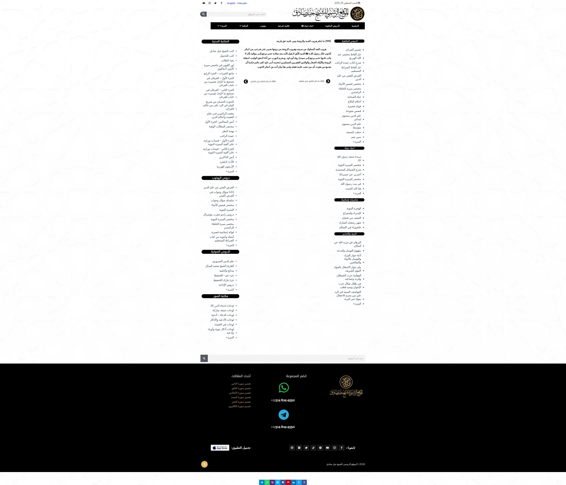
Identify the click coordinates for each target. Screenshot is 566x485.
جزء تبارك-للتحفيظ (223, 280)
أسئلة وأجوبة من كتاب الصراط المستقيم (222, 238)
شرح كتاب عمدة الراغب (348, 62)
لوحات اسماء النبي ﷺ (222, 305)
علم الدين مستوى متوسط (351, 125)
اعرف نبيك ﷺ (307, 25)
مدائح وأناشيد (226, 270)
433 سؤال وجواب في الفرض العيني (221, 193)
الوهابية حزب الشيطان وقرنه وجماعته (349, 277)
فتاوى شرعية (283, 25)
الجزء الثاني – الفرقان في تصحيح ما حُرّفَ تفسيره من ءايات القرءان (219, 93)
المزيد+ (223, 25)
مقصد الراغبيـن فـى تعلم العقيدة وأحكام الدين (220, 115)
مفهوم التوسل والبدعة (349, 250)
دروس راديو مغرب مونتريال (218, 214)
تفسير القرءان (353, 49)
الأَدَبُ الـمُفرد (227, 161)
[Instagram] (335, 448)
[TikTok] (313, 448)
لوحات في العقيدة (224, 324)
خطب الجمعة (353, 132)
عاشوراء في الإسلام (350, 227)
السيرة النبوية (226, 209)
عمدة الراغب (227, 136)
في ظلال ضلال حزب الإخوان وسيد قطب (349, 285)
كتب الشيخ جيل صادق (222, 51)
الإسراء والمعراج (352, 213)
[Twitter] (306, 448)
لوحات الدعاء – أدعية (222, 315)
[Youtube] (327, 448)
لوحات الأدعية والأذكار (222, 319)
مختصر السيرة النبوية (349, 165)
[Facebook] (342, 448)
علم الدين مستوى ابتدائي (351, 117)
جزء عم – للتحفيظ (224, 275)
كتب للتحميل (227, 55)
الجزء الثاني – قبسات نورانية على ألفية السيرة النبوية (218, 150)
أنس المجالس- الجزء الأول (219, 121)
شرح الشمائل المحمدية (348, 169)
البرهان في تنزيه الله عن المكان (347, 244)
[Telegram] (320, 448)
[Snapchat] (292, 448)
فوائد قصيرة (354, 106)
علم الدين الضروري (223, 261)
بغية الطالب (227, 60)
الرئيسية (355, 25)
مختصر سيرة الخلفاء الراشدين (350, 90)
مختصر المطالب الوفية (221, 126)
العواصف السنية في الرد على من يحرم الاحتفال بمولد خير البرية (348, 295)
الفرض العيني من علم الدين (349, 77)
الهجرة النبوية (354, 208)
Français (244, 3)
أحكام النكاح (354, 101)
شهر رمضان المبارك (350, 222)
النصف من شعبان (351, 218)
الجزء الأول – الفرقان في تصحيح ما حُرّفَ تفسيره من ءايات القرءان (219, 82)
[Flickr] (299, 448)
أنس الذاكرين (226, 157)
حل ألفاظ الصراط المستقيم (351, 69)
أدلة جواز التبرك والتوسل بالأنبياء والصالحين (352, 259)
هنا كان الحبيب (353, 188)
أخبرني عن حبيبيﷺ (350, 174)
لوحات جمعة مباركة (223, 310)
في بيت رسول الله (351, 183)
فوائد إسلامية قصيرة (223, 232)
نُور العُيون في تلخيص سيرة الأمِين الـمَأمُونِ (219, 67)
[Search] (203, 14)
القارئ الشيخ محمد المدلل (219, 266)
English (231, 3)
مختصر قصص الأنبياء (350, 84)
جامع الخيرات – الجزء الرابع (219, 73)
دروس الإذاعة (226, 284)
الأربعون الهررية (225, 166)
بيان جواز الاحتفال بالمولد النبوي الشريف (347, 268)
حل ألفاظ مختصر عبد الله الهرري (349, 56)
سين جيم (356, 137)
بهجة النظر (228, 131)
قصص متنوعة (353, 111)
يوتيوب (263, 25)
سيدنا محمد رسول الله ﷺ (349, 158)
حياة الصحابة (354, 96)
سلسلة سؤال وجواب (222, 200)
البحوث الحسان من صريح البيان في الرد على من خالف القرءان (218, 105)
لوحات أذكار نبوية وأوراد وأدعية (221, 331)
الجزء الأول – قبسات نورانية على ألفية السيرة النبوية (219, 142)
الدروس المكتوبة (332, 25)
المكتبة (245, 25)
